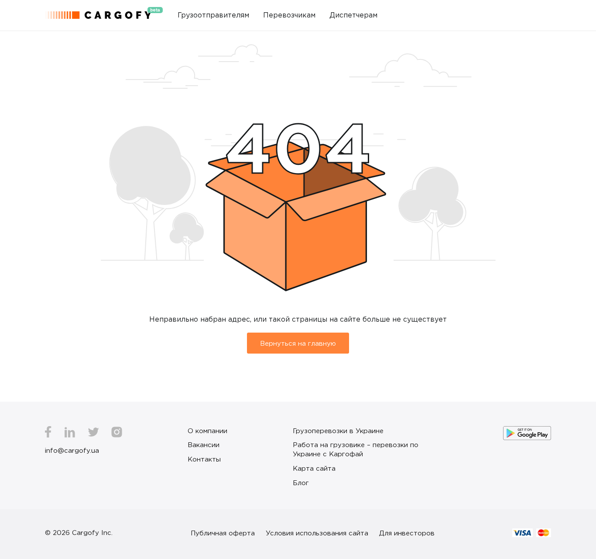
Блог (301, 482)
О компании (207, 430)
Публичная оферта (223, 532)
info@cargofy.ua (72, 450)
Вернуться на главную (298, 343)
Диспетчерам (353, 15)
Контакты (204, 458)
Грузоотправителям (213, 15)
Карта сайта (314, 468)
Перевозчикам (289, 15)
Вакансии (203, 444)
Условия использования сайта (317, 532)
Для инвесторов (407, 532)
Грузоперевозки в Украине (338, 430)
